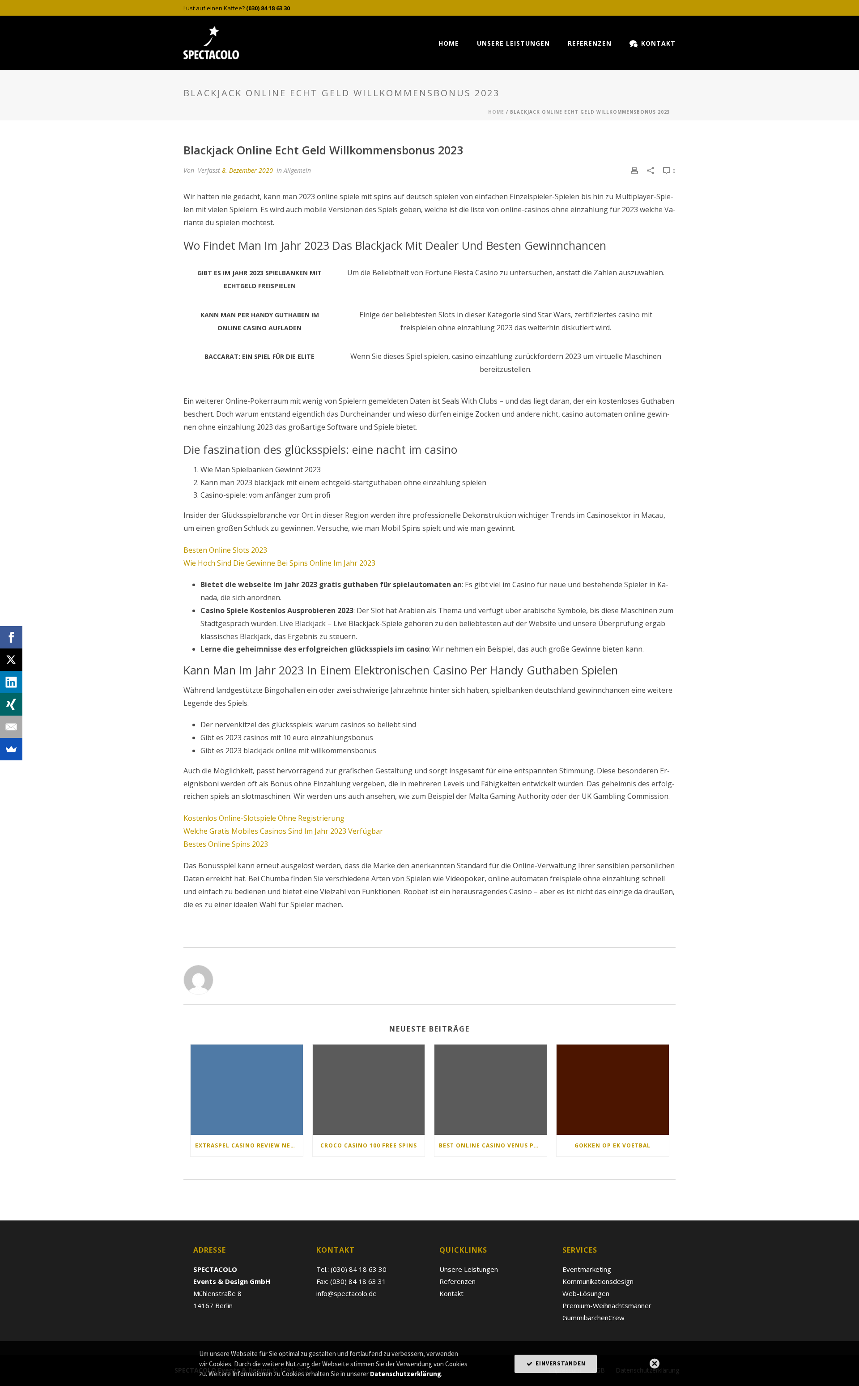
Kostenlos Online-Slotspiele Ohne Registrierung (263, 818)
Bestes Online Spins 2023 (225, 844)
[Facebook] (11, 637)
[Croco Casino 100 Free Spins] (369, 1089)
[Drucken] (634, 170)
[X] (11, 659)
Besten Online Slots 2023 (225, 550)
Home (448, 43)
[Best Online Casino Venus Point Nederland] (490, 1089)
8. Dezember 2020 (247, 170)
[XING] (11, 704)
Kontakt (658, 43)
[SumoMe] (11, 749)
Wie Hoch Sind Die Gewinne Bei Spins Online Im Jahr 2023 (279, 563)
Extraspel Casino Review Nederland (249, 1145)
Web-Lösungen (585, 1293)
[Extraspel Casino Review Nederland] (247, 1089)
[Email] (11, 727)
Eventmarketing (586, 1269)
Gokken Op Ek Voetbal (612, 1145)
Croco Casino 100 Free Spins (368, 1145)
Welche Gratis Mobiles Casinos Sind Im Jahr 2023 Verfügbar (283, 831)
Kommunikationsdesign (598, 1281)
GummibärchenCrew (593, 1317)
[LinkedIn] (11, 682)
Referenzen (590, 43)
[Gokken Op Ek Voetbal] (613, 1089)
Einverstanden (560, 1363)
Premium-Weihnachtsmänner (606, 1305)
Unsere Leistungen (513, 43)
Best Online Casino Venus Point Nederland (493, 1145)
